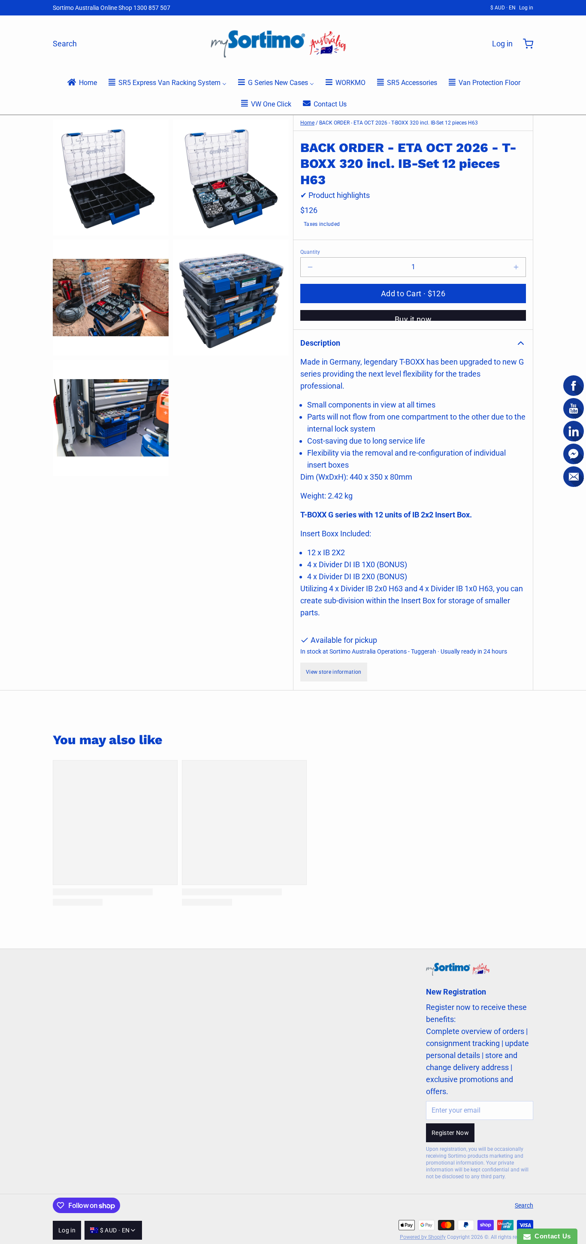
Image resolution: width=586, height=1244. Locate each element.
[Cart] (524, 44)
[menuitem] (81, 82)
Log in (526, 8)
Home (307, 123)
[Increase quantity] (516, 267)
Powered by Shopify (423, 1237)
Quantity (310, 252)
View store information (334, 672)
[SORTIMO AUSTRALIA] (279, 43)
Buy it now (413, 318)
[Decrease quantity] (310, 267)
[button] (413, 293)
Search (65, 43)
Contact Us (551, 1236)
